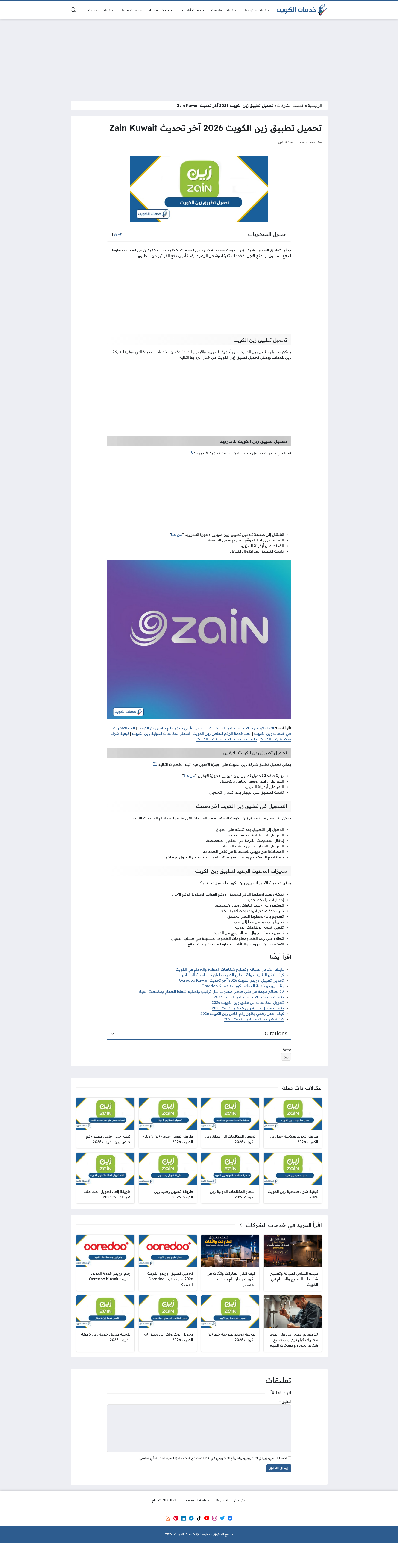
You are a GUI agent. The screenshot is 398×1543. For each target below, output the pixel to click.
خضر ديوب (307, 142)
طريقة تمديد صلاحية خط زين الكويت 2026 (249, 997)
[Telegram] (191, 1518)
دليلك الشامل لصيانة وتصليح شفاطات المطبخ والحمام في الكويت (230, 969)
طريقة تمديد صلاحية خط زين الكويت (226, 739)
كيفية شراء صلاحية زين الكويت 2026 (254, 1019)
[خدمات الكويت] (302, 10)
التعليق (285, 1402)
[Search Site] (73, 9)
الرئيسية (315, 105)
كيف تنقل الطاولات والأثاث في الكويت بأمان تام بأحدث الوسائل (233, 975)
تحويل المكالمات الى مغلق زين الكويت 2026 (248, 1002)
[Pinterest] (176, 1518)
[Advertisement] (199, 57)
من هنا (176, 534)
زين (286, 1057)
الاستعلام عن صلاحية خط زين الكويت (244, 728)
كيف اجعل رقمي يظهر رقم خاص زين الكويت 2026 (242, 1013)
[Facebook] (230, 1518)
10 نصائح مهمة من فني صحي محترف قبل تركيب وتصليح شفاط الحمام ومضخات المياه (211, 991)
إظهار (117, 234)
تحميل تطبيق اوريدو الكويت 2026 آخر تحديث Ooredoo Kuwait (231, 980)
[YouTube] (206, 1518)
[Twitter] (222, 1518)
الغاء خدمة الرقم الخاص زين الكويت (222, 733)
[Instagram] (214, 1518)
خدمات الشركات (290, 105)
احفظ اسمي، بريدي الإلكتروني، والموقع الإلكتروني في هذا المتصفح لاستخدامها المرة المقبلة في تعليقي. (213, 1458)
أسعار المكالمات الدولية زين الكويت (161, 733)
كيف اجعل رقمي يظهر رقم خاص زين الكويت (175, 728)
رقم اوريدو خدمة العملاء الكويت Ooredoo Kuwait (243, 986)
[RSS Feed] (168, 1518)
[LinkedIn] (183, 1518)
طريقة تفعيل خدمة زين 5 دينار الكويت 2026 (248, 1008)
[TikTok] (199, 1518)
